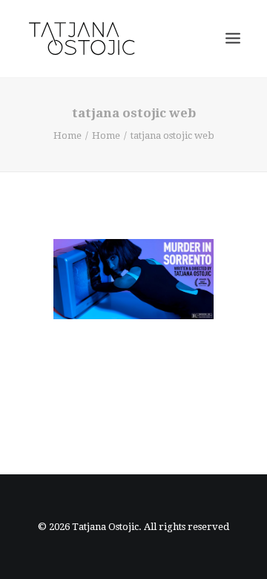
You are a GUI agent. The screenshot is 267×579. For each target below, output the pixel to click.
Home (67, 135)
